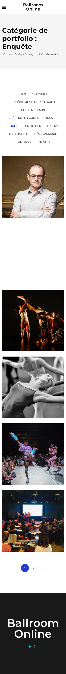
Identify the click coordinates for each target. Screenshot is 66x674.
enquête (13, 126)
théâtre (43, 141)
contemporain (33, 110)
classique (40, 94)
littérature (19, 134)
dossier (51, 118)
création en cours (24, 118)
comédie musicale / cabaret (32, 102)
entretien (33, 126)
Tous (22, 94)
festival (53, 126)
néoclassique (45, 134)
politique (23, 141)
